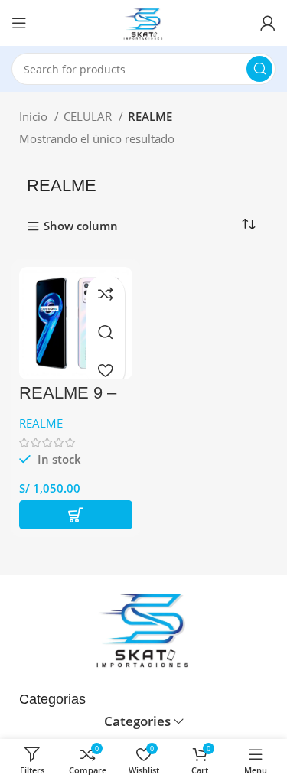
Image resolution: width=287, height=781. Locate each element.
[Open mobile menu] (19, 23)
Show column (81, 226)
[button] (75, 514)
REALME (41, 423)
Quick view (105, 332)
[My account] (268, 23)
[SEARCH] (259, 69)
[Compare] (105, 294)
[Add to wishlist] (105, 370)
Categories (137, 721)
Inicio (35, 116)
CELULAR (89, 116)
